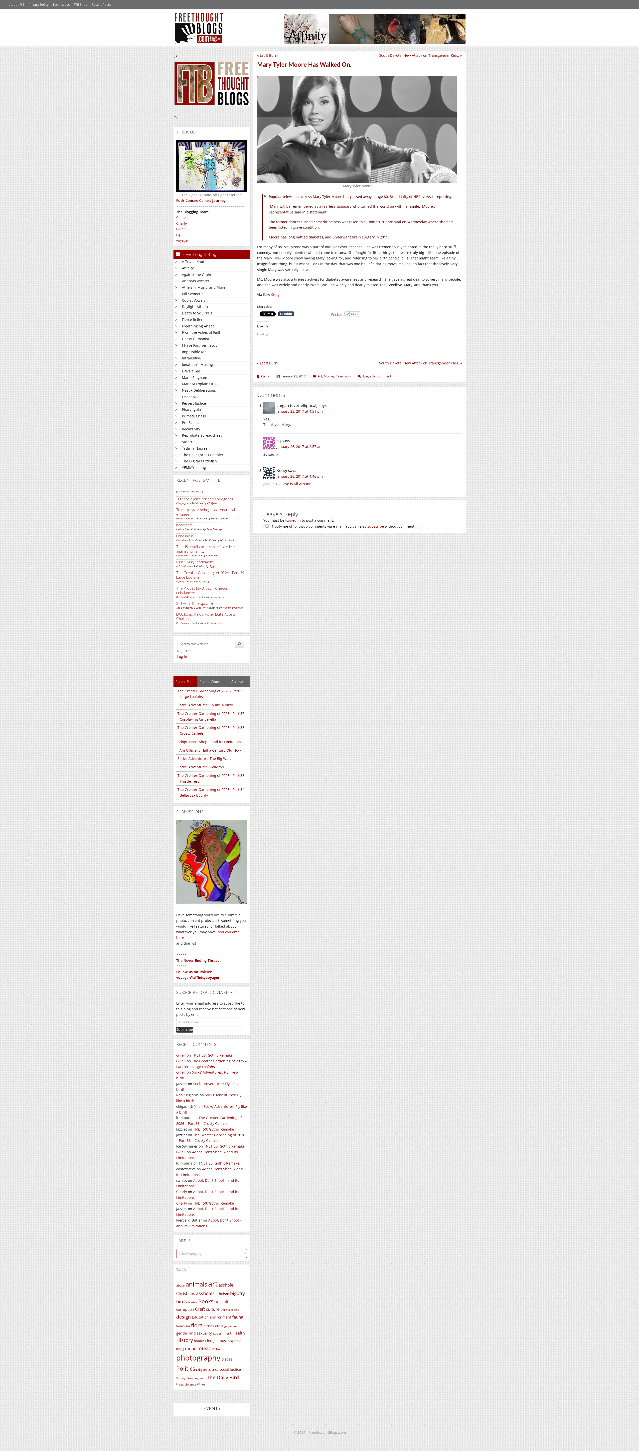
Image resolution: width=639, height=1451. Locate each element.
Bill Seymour (192, 293)
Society (180, 1378)
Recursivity (191, 429)
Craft (200, 1309)
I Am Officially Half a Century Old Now (209, 750)
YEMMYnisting (194, 467)
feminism (183, 1326)
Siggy (212, 566)
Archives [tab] (238, 681)
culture (213, 1309)
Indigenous (216, 1340)
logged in (293, 520)
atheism (222, 1293)
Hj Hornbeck (227, 540)
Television (343, 376)
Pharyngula (191, 409)
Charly (181, 223)
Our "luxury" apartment (195, 562)
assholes (205, 1293)
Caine (181, 217)
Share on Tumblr (286, 313)
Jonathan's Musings (198, 364)
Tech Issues (61, 4)
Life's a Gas (191, 371)
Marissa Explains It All (200, 383)
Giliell (181, 228)
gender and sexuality (194, 1333)
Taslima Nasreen (196, 448)
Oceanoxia (190, 396)
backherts (184, 525)
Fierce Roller (192, 319)
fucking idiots (213, 1326)
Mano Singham (194, 377)
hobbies (200, 1341)
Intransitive (191, 358)
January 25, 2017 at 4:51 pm (300, 411)
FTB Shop (81, 4)
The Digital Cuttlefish (199, 461)
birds (181, 1302)
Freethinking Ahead (198, 326)
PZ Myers (212, 503)
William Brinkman (232, 607)
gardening (230, 1326)
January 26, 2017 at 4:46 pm (300, 476)
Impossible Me (194, 351)
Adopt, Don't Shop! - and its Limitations (210, 741)
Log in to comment (377, 376)
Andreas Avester (195, 280)
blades (192, 1302)
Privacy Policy (38, 4)
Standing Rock (196, 1378)
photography (198, 1358)
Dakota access (230, 1310)
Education (200, 1317)
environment (220, 1317)
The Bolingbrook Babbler (202, 454)
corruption (185, 1309)
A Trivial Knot (193, 261)
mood (190, 1348)
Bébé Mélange (214, 529)
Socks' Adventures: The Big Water (205, 758)
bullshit (221, 1302)
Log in (182, 656)
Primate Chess (194, 416)
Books (205, 1301)
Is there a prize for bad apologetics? (205, 499)
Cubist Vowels (193, 300)
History (184, 1340)
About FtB (16, 4)
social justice (230, 1369)
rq (178, 234)
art (213, 1284)
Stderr (187, 441)
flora (197, 1325)
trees (180, 1384)
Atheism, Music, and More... (205, 287)
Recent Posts (101, 4)
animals (196, 1284)
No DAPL (217, 1349)
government (222, 1333)
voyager (182, 240)
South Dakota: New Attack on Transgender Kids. (419, 55)
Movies (329, 376)
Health (238, 1333)
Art (320, 376)
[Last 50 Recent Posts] (189, 491)
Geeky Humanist (195, 338)
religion (201, 1370)
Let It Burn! (269, 55)
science (213, 1369)
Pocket (336, 314)
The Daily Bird (223, 1377)
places (226, 1359)
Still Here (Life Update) (194, 603)
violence (190, 1384)
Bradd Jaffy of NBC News (410, 196)
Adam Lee (218, 597)
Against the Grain (196, 274)
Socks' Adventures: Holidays (200, 767)
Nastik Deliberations (199, 390)
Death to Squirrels (197, 313)
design (183, 1316)
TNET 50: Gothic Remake (212, 1055)
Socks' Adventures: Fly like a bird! (205, 705)
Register (184, 650)
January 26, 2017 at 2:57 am (299, 446)
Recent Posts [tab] (185, 681)
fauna (237, 1317)
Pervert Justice (194, 403)
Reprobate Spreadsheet (202, 435)
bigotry (237, 1293)
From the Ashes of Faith (201, 332)
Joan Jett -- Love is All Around (287, 483)
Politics (185, 1369)
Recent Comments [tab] (213, 681)
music (204, 1348)
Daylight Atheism (196, 306)
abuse (180, 1285)
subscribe (375, 526)
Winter (201, 1384)
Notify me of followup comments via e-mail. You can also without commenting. (346, 526)
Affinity (188, 268)
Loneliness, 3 (186, 536)
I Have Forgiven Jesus (199, 345)
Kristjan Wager (215, 623)
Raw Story (271, 294)
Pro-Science (191, 422)
